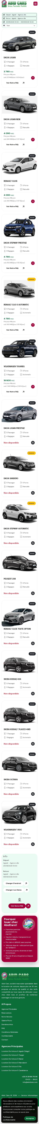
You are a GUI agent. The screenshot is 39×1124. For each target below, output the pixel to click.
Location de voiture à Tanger (13, 1055)
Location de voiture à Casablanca (15, 1070)
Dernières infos (7, 1024)
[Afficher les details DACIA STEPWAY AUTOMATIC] (19, 513)
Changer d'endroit (13, 883)
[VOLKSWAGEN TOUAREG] (33, 386)
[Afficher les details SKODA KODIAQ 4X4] (19, 663)
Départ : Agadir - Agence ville (16, 15)
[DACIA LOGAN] (33, 78)
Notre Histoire (7, 1017)
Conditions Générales (10, 1032)
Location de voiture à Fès (11, 1066)
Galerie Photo (7, 1020)
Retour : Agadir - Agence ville (16, 18)
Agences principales (9, 1009)
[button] (35, 4)
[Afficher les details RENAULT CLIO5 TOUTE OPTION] (19, 613)
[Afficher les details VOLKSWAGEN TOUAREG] (19, 351)
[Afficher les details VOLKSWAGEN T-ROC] (19, 814)
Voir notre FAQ (12, 83)
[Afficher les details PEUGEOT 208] (19, 563)
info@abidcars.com (30, 1082)
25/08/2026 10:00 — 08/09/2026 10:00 (20, 22)
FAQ (3, 1028)
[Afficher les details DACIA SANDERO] (19, 463)
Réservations (6, 1013)
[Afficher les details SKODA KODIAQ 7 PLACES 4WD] (19, 714)
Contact (5, 1040)
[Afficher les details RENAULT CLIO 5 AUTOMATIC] (19, 289)
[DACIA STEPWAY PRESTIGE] (33, 263)
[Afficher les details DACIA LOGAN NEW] (19, 104)
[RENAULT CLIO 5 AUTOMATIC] (33, 325)
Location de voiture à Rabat (12, 1059)
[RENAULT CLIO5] (33, 201)
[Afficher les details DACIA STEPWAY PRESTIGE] (19, 227)
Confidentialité (7, 1036)
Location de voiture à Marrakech (14, 1063)
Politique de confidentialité (9, 1118)
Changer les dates (14, 890)
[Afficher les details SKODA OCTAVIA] (19, 764)
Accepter (30, 1118)
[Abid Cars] (14, 3)
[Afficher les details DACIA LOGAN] (19, 42)
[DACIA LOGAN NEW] (33, 139)
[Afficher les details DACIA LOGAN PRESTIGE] (19, 412)
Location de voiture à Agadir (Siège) (16, 1051)
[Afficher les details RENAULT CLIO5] (19, 165)
